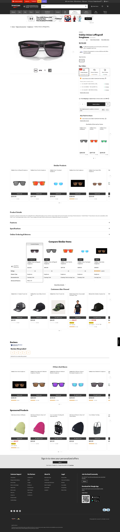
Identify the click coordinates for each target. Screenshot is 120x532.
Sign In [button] (106, 1)
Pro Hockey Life (30, 487)
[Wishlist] (102, 6)
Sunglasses (30, 26)
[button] (86, 6)
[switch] (13, 266)
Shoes (31, 12)
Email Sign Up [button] (78, 1)
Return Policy (63, 490)
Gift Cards (12, 492)
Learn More (84, 492)
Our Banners (30, 495)
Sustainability (46, 487)
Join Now (71, 465)
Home (13, 26)
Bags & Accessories (75, 12)
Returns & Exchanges (15, 485)
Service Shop (13, 482)
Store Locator (13, 490)
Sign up (84, 481)
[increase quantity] (85, 104)
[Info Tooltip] (108, 98)
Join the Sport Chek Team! (49, 482)
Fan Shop (65, 12)
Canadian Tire (30, 477)
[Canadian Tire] (27, 1)
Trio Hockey (30, 492)
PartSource (30, 485)
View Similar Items (105, 39)
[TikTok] (14, 511)
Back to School (105, 12)
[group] (76, 322)
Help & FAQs (13, 487)
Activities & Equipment (47, 12)
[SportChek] (34, 1)
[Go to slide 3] (45, 70)
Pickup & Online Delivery (15, 480)
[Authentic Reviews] (17, 345)
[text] (84, 154)
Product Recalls (13, 497)
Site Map (63, 482)
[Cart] (107, 6)
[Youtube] (20, 511)
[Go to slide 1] (35, 70)
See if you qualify (87, 52)
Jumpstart (46, 490)
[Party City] (44, 1)
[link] (84, 40)
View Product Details (95, 39)
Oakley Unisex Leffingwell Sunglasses (91, 36)
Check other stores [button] (84, 92)
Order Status (95, 6)
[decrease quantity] (80, 104)
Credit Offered (70, 1)
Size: (80, 57)
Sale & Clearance (86, 12)
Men (20, 12)
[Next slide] (110, 133)
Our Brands (46, 480)
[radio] (81, 60)
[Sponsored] (60, 19)
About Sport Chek (47, 477)
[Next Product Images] (73, 52)
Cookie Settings (13, 500)
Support (85, 1)
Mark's (29, 480)
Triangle (29, 482)
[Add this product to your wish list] (108, 104)
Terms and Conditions (65, 480)
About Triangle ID (47, 485)
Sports (37, 12)
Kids (25, 12)
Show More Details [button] (59, 284)
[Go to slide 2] (40, 70)
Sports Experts (30, 490)
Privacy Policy (64, 477)
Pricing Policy (63, 487)
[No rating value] (82, 40)
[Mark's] (39, 1)
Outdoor (58, 12)
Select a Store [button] (96, 104)
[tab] (84, 72)
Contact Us (13, 495)
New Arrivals (96, 12)
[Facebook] (11, 511)
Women (13, 12)
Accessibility (63, 485)
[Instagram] (17, 511)
